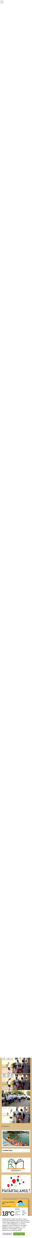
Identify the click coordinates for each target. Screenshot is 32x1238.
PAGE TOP (29, 1199)
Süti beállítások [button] (7, 1234)
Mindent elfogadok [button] (19, 1234)
